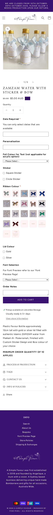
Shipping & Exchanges (26, 444)
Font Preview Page (26, 436)
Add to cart (26, 300)
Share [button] (9, 394)
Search (26, 424)
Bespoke (26, 432)
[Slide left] (18, 82)
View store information (17, 318)
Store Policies (26, 440)
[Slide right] (33, 82)
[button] (3, 18)
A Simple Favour (22, 508)
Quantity (7, 104)
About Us (26, 428)
